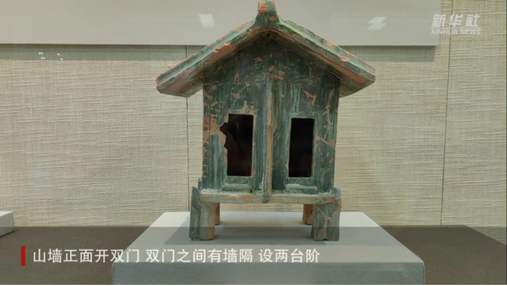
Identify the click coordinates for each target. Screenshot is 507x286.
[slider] (481, 278)
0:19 (19, 278)
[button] (6, 279)
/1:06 (29, 278)
